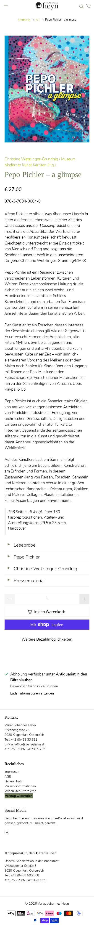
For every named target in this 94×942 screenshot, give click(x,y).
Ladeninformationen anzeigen (32, 693)
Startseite (24, 20)
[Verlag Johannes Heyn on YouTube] (7, 834)
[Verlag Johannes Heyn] (47, 6)
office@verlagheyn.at (29, 744)
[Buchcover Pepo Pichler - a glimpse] (47, 89)
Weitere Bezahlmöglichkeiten (46, 639)
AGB (8, 776)
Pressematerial (26, 580)
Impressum (12, 772)
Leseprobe (21, 545)
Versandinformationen (20, 786)
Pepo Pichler (23, 557)
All (37, 20)
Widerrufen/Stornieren (20, 791)
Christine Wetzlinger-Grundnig (42, 568)
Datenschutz (14, 781)
